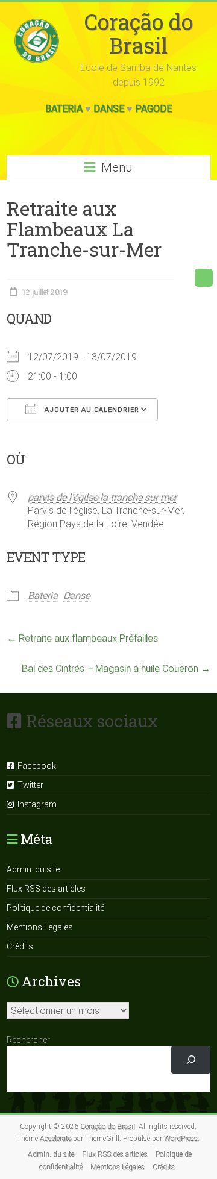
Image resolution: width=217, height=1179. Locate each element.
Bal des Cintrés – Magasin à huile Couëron (116, 668)
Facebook (35, 766)
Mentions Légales (40, 927)
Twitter (28, 785)
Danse (108, 108)
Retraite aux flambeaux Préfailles (82, 638)
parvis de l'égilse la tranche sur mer (102, 497)
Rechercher (28, 1040)
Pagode (153, 108)
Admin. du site (33, 869)
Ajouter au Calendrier (90, 410)
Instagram (35, 804)
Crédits (20, 946)
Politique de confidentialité (55, 908)
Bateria (64, 108)
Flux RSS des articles (46, 888)
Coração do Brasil (138, 33)
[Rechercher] (190, 1060)
